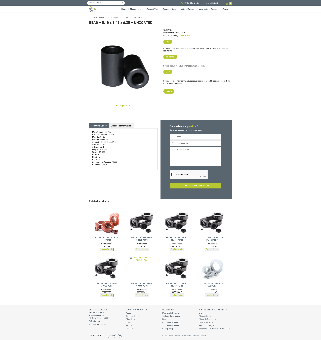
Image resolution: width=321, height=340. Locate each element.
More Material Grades (208, 9)
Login (208, 3)
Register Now (170, 57)
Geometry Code (169, 9)
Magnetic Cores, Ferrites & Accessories (214, 329)
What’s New (130, 319)
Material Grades (187, 9)
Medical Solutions (206, 322)
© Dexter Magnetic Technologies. (177, 336)
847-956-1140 (94, 321)
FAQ (164, 319)
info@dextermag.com (97, 324)
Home (123, 9)
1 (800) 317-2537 (185, 36)
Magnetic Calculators (170, 313)
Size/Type (99, 17)
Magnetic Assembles (207, 319)
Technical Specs (99, 126)
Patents (129, 325)
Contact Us (130, 329)
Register (214, 3)
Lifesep (225, 9)
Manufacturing (205, 316)
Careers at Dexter (133, 316)
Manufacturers (136, 9)
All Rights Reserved (199, 336)
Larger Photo (124, 106)
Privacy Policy (167, 329)
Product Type (152, 9)
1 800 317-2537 (191, 3)
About (128, 313)
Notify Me (169, 91)
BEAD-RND (108, 17)
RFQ (167, 42)
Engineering (204, 313)
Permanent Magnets (207, 325)
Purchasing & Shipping (171, 322)
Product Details (107, 249)
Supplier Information (170, 325)
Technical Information (171, 316)
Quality (128, 322)
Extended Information (121, 126)
